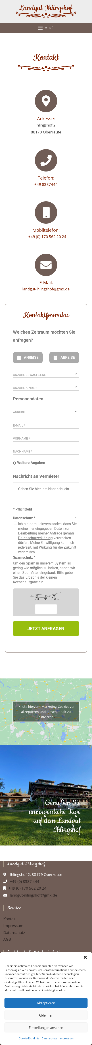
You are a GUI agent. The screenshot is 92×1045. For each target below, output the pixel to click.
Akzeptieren (46, 1003)
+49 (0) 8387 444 (23, 881)
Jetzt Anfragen (45, 628)
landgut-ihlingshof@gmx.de (46, 289)
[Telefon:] (46, 160)
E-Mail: (46, 282)
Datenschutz (49, 1038)
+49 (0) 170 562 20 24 (46, 236)
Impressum (66, 1038)
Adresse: (46, 119)
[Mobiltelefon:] (46, 212)
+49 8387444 (46, 184)
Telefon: (46, 178)
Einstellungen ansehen (46, 1027)
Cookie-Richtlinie (29, 1038)
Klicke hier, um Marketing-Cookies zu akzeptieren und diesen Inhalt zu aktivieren (46, 711)
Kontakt (10, 918)
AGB (7, 939)
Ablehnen (46, 1015)
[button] (85, 957)
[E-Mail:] (46, 265)
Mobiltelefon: (46, 230)
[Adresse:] (46, 101)
